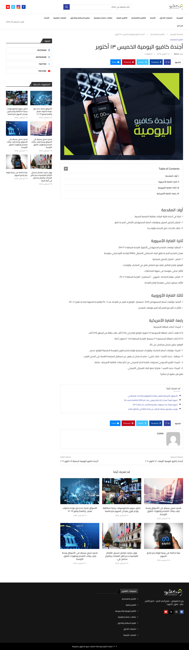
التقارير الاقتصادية (138, 17)
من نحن (180, 25)
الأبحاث (46, 17)
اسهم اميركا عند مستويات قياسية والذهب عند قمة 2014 (155, 404)
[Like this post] (166, 62)
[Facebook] (24, 7)
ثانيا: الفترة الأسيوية (167, 182)
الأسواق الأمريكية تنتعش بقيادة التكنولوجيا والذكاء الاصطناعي (153, 396)
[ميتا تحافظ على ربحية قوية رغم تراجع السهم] (163, 536)
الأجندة (153, 17)
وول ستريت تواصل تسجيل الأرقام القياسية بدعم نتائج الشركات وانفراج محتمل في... (121, 556)
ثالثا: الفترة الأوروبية (167, 188)
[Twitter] (13, 7)
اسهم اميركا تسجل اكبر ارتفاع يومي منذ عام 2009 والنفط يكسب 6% (151, 400)
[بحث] (66, 7)
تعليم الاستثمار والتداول (80, 17)
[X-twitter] (171, 612)
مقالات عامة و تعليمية (103, 17)
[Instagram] (18, 7)
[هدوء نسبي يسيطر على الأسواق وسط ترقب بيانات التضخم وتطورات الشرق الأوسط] (163, 491)
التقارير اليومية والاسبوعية (125, 611)
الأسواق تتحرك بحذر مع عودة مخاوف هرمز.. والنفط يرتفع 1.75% (80, 509)
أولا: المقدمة (171, 176)
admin (176, 54)
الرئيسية (180, 17)
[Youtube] (8, 7)
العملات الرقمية (59, 17)
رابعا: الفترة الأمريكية (166, 194)
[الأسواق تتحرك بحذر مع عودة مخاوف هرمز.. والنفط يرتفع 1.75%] (79, 491)
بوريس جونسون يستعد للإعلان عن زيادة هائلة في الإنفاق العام (153, 409)
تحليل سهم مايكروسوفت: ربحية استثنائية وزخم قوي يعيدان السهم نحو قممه (121, 509)
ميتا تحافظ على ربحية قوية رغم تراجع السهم (163, 554)
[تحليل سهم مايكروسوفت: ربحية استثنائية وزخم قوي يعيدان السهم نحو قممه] (121, 491)
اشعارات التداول (166, 17)
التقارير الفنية (121, 17)
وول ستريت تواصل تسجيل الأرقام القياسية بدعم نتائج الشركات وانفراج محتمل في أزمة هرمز (41, 176)
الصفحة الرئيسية (176, 34)
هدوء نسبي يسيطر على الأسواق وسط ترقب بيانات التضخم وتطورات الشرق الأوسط (163, 511)
